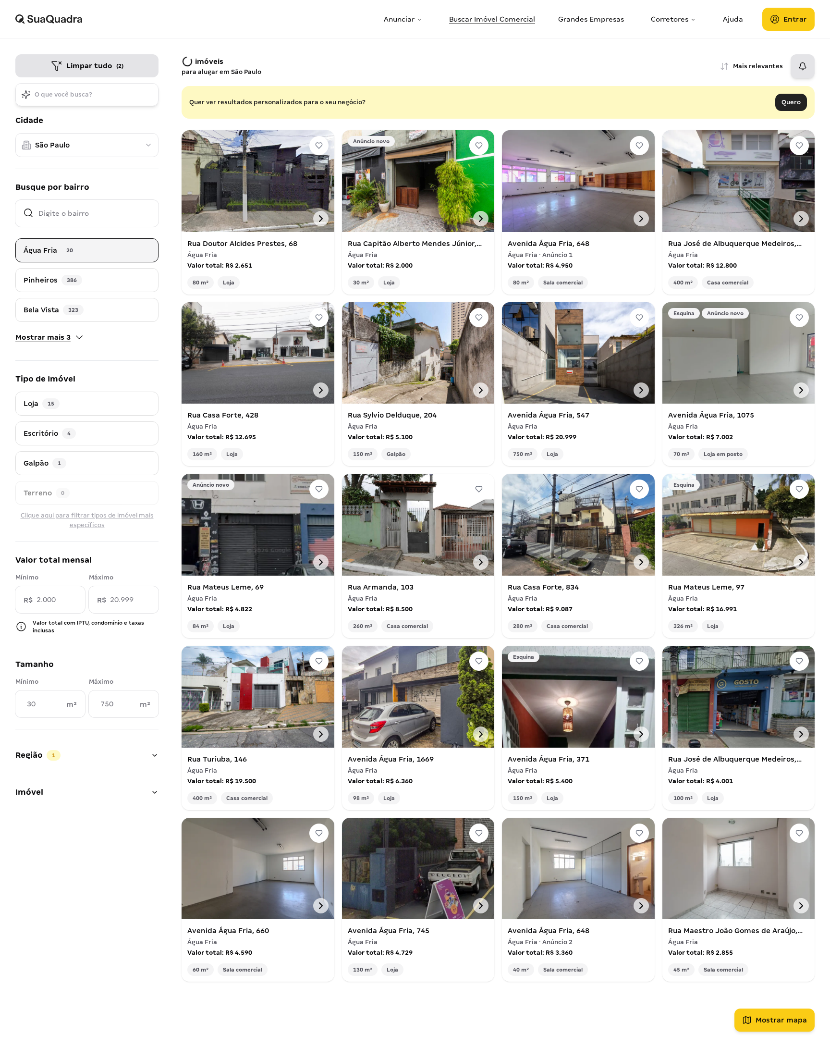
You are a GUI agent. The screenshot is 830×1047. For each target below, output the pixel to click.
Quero (791, 102)
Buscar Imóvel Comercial (492, 19)
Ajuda (733, 19)
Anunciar (399, 19)
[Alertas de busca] (803, 66)
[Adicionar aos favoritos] (319, 145)
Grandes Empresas (591, 19)
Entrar (795, 19)
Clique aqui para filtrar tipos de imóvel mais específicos (87, 520)
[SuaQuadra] (195, 19)
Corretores (669, 19)
